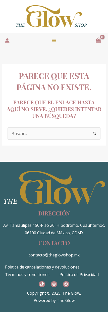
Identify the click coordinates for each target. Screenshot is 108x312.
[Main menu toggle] (54, 40)
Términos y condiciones (27, 274)
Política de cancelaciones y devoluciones (42, 267)
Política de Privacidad (79, 274)
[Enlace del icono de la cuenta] (7, 40)
